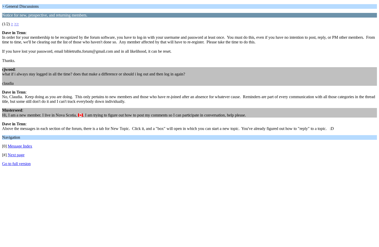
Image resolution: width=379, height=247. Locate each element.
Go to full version (16, 163)
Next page (16, 155)
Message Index (20, 146)
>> (16, 24)
